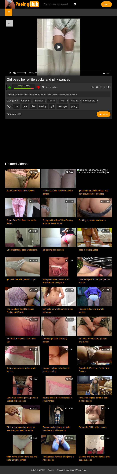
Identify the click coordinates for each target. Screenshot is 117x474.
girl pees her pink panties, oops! (21, 279)
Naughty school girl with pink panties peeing (56, 369)
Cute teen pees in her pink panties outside (94, 281)
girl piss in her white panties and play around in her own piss (93, 192)
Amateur (25, 100)
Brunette (39, 100)
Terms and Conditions (76, 470)
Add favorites (52, 87)
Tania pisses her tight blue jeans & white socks (58, 458)
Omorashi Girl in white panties (93, 427)
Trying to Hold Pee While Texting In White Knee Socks (58, 222)
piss (33, 106)
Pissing (74, 100)
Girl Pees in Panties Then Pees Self (21, 340)
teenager (62, 106)
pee (25, 106)
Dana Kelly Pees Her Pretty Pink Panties (94, 369)
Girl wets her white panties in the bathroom (58, 310)
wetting (43, 106)
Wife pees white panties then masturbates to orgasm (56, 281)
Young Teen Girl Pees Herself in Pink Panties (57, 399)
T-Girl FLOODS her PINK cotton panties (58, 192)
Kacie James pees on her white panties (21, 369)
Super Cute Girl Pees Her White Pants (21, 222)
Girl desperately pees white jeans (22, 250)
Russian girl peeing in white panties (91, 310)
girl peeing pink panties (53, 250)
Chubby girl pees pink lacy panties (55, 340)
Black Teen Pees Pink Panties (21, 190)
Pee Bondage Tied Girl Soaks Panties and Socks (20, 310)
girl (52, 106)
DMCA (42, 470)
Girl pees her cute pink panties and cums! (93, 340)
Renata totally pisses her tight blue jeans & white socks (56, 429)
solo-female (89, 100)
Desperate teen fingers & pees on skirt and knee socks (22, 399)
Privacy (60, 470)
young (74, 106)
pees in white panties (88, 250)
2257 (33, 470)
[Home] (22, 4)
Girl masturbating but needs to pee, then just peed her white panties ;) (21, 429)
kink (17, 106)
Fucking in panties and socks (92, 220)
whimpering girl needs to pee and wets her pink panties (22, 458)
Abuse (51, 470)
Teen (62, 100)
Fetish (52, 100)
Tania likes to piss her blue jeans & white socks (94, 399)
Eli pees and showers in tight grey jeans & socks (94, 458)
